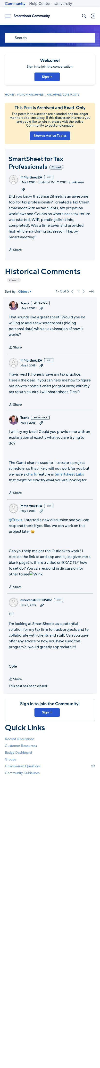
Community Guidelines (22, 773)
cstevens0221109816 (36, 600)
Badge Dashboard (18, 752)
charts (31, 474)
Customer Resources (21, 746)
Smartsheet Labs (69, 474)
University (63, 3)
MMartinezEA (31, 177)
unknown (78, 182)
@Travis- (16, 520)
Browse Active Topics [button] (50, 135)
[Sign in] (93, 16)
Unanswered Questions (50, 766)
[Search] (84, 16)
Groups (10, 759)
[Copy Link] (23, 189)
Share (15, 250)
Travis (24, 303)
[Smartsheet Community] (32, 16)
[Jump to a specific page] (91, 291)
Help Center (40, 3)
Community (15, 3)
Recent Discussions (19, 739)
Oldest (23, 291)
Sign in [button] (47, 76)
